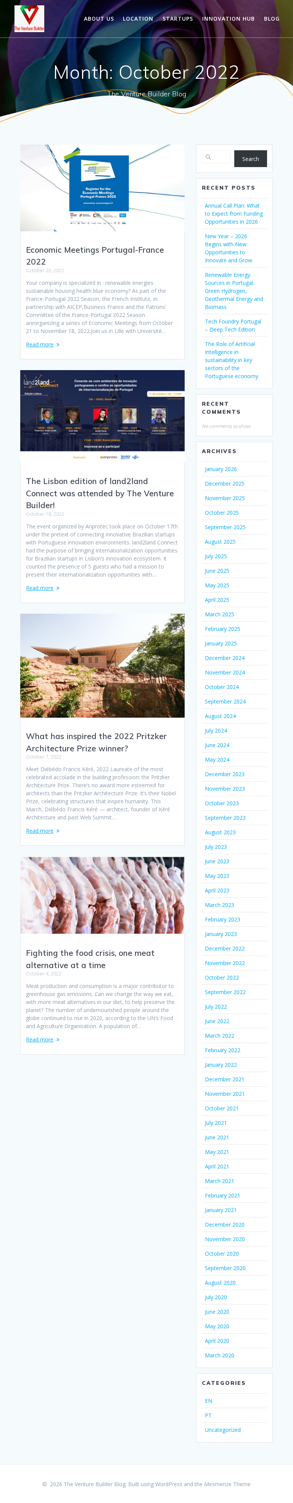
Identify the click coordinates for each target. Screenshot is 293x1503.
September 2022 (225, 992)
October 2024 (222, 687)
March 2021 (219, 1181)
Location (138, 18)
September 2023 (225, 817)
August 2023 (220, 832)
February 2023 (222, 919)
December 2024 (225, 657)
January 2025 (221, 643)
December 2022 (225, 948)
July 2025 (216, 556)
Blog (272, 18)
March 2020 (219, 1355)
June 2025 (217, 570)
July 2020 (216, 1297)
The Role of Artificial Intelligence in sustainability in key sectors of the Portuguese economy (231, 360)
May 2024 (217, 759)
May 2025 (217, 585)
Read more (39, 344)
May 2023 (217, 875)
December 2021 (225, 1079)
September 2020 (225, 1268)
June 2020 (217, 1311)
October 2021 (222, 1108)
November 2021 (225, 1093)
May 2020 (217, 1326)
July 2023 (216, 846)
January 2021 (221, 1210)
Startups (178, 18)
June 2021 (217, 1137)
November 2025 (225, 498)
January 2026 (221, 469)
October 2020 (222, 1253)
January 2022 (221, 1064)
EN (208, 1400)
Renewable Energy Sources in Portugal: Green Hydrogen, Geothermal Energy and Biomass (234, 290)
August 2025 (220, 541)
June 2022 (217, 1021)
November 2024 (225, 672)
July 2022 (216, 1006)
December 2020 (225, 1224)
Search (250, 158)
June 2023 (217, 861)
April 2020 (217, 1340)
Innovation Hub (228, 18)
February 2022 (222, 1050)
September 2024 (225, 701)
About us (99, 18)
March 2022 (219, 1035)
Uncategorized (223, 1429)
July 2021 (216, 1122)
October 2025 (222, 512)
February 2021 (222, 1195)
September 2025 (225, 527)
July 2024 (216, 730)
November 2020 (225, 1239)
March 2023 (219, 904)
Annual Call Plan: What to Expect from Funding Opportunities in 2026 (234, 213)
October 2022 (222, 977)
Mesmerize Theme (227, 1484)
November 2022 (225, 963)
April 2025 (217, 599)
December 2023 (225, 774)
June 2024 (217, 745)
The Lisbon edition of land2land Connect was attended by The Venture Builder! (100, 493)
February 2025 (222, 628)
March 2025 (219, 614)
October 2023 (222, 803)
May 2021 (217, 1151)
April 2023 (217, 890)
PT (208, 1415)
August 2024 (220, 716)
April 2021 (217, 1166)
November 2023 (225, 788)
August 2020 (220, 1282)
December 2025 (225, 483)
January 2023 (221, 934)
